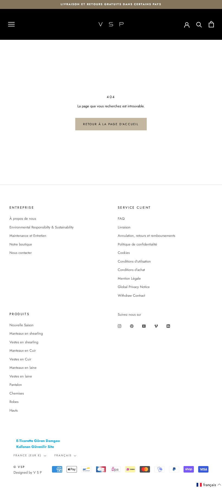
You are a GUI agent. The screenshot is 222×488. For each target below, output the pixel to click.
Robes (13, 401)
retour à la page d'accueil (111, 124)
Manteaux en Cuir (22, 350)
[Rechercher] (199, 24)
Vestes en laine (20, 376)
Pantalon (15, 384)
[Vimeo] (156, 326)
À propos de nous (22, 218)
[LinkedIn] (168, 326)
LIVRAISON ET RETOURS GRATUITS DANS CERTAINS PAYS (111, 4)
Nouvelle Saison (21, 325)
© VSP (19, 467)
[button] (209, 485)
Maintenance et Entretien (27, 235)
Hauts (13, 410)
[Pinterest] (131, 326)
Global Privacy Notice (134, 286)
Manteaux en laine (23, 367)
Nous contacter (20, 252)
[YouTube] (144, 326)
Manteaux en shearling (26, 333)
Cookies (124, 252)
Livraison (124, 227)
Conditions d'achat (131, 269)
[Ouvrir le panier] (211, 24)
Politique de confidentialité (137, 244)
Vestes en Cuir (20, 359)
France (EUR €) (27, 455)
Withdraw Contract (131, 295)
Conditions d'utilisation (134, 261)
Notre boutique (20, 244)
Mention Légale (129, 278)
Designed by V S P (28, 472)
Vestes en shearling (23, 342)
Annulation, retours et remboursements (146, 235)
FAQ (121, 218)
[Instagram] (119, 326)
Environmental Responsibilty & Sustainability (41, 227)
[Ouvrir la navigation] (11, 24)
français (62, 455)
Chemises (16, 393)
